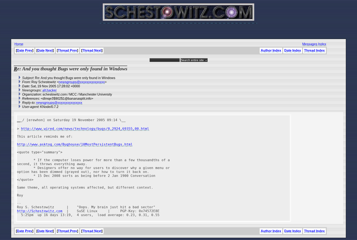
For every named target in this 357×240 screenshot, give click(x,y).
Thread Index (314, 50)
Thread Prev (67, 50)
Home (18, 44)
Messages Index (314, 44)
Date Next (45, 50)
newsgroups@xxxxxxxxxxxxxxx (82, 82)
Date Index (292, 50)
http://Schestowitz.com (39, 211)
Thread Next (91, 50)
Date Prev (24, 50)
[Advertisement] (178, 29)
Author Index (271, 50)
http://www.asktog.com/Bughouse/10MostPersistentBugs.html (75, 144)
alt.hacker (49, 90)
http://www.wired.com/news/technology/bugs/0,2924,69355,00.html (85, 129)
